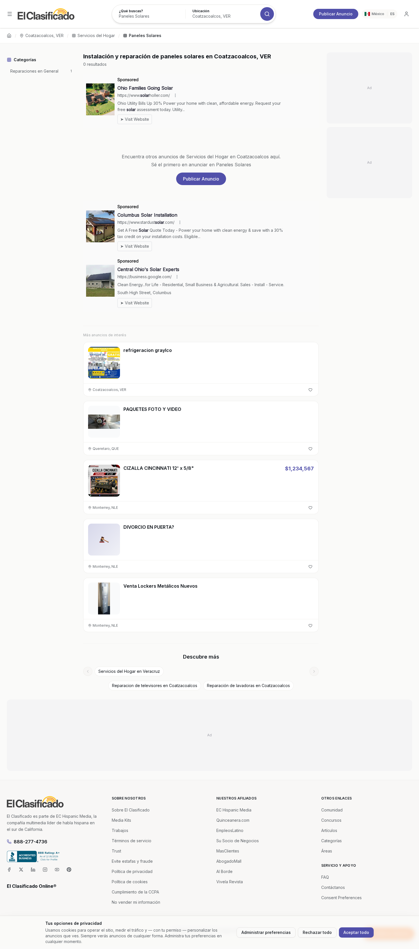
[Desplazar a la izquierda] (87, 671)
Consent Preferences (341, 897)
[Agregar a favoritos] (310, 389)
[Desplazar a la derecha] (314, 671)
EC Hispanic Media (233, 809)
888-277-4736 (30, 842)
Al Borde (224, 871)
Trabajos (120, 830)
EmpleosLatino (229, 830)
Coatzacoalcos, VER (44, 35)
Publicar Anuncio (336, 13)
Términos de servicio (131, 840)
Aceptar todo (356, 932)
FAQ (325, 877)
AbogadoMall (228, 861)
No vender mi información (136, 902)
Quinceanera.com (232, 820)
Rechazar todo (317, 932)
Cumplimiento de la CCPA (135, 891)
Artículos (329, 830)
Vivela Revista (229, 881)
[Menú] (9, 14)
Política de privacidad (132, 871)
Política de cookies (130, 881)
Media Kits (121, 820)
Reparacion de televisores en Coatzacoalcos (154, 685)
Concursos (331, 820)
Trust (116, 850)
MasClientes (227, 850)
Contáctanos (333, 887)
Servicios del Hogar (96, 35)
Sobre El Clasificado (131, 809)
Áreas (326, 850)
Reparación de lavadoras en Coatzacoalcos (248, 685)
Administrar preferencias (266, 932)
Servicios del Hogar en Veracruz (129, 671)
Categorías (331, 840)
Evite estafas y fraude (132, 861)
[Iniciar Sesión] (406, 14)
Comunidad (332, 809)
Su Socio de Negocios (237, 840)
